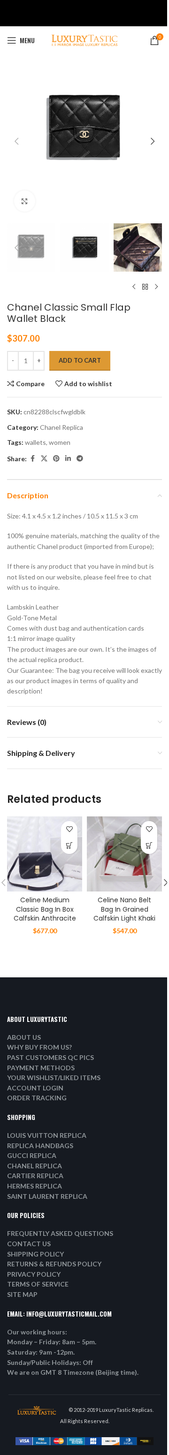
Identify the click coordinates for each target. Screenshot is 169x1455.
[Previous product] (133, 286)
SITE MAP (22, 1294)
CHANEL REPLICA (34, 1166)
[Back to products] (145, 286)
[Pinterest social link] (56, 458)
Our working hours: (37, 1332)
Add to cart (80, 360)
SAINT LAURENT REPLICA (47, 1196)
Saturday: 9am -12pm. (41, 1352)
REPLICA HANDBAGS (40, 1146)
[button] (16, 141)
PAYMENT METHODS (41, 1068)
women (59, 442)
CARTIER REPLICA (35, 1176)
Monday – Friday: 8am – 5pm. (51, 1342)
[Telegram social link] (80, 458)
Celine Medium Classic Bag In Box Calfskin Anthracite (45, 909)
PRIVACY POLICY (34, 1274)
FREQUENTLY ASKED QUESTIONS (60, 1233)
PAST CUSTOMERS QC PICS (50, 1057)
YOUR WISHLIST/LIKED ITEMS (53, 1078)
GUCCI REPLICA (31, 1155)
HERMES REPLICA (34, 1186)
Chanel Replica (61, 427)
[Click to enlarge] (24, 201)
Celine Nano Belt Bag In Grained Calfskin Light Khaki (124, 909)
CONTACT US (29, 1244)
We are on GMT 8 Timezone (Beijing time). (72, 1372)
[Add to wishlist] (69, 829)
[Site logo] (84, 40)
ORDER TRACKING (37, 1098)
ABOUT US (24, 1037)
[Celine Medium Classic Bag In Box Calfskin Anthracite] (44, 853)
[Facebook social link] (32, 458)
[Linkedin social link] (68, 458)
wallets (35, 442)
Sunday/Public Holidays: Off (50, 1362)
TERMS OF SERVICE (38, 1284)
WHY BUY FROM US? (39, 1047)
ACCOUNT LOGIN (35, 1088)
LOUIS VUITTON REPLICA (46, 1135)
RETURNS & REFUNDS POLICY (54, 1264)
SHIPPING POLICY (35, 1254)
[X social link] (44, 458)
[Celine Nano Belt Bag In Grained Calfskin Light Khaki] (124, 853)
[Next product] (156, 286)
